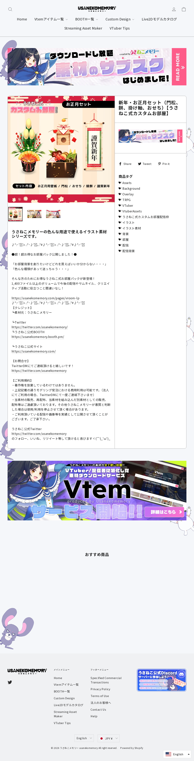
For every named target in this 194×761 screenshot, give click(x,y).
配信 (125, 245)
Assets (126, 183)
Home (22, 18)
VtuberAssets (132, 211)
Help (94, 716)
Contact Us (98, 709)
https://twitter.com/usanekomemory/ (40, 327)
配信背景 (128, 251)
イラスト (128, 222)
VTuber (127, 205)
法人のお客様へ (101, 703)
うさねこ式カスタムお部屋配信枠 (145, 217)
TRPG (126, 200)
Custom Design (118, 18)
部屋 (125, 239)
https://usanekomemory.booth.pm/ (38, 336)
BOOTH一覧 (85, 18)
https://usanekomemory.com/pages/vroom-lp (45, 298)
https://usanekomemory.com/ (34, 351)
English (82, 738)
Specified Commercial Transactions (106, 680)
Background (131, 188)
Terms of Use (100, 696)
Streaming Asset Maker (83, 28)
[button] (177, 754)
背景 (125, 234)
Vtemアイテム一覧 (49, 18)
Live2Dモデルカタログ (159, 18)
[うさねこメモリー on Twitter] (10, 682)
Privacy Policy (100, 689)
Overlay (128, 194)
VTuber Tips (120, 28)
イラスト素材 (131, 228)
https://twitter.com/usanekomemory (39, 370)
